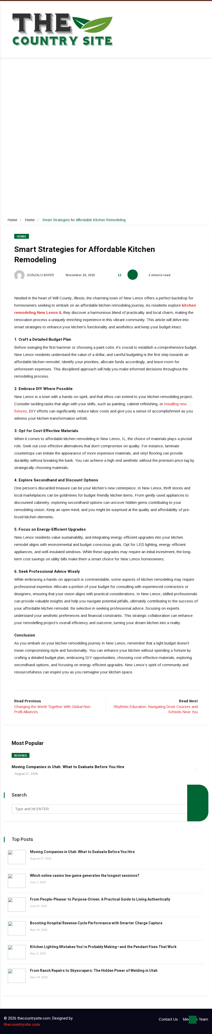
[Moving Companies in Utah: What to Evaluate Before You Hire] (17, 857)
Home (12, 220)
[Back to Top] (192, 1020)
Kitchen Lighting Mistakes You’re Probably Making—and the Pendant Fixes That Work (103, 947)
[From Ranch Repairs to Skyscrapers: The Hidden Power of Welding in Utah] (17, 976)
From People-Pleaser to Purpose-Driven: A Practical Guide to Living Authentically (100, 899)
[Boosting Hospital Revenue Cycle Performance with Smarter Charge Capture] (17, 928)
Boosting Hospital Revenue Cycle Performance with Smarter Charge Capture (96, 923)
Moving (20, 755)
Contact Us (168, 1019)
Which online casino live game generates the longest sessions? (84, 875)
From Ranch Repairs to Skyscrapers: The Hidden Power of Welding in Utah (93, 970)
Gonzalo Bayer (40, 275)
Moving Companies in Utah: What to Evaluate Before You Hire (68, 767)
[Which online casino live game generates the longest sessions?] (17, 881)
